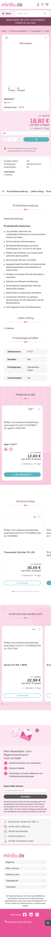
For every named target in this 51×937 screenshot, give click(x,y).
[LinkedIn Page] (31, 915)
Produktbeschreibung (17, 191)
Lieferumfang (37, 191)
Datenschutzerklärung (32, 807)
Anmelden (25, 796)
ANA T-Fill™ (10, 444)
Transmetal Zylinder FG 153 (19, 552)
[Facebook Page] (25, 915)
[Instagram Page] (38, 915)
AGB (20, 807)
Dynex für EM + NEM (15, 664)
